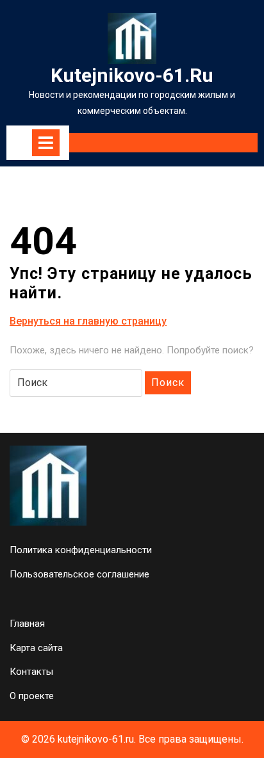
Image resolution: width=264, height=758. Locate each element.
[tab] (46, 142)
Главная (27, 623)
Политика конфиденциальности (81, 550)
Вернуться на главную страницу (88, 321)
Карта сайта (36, 648)
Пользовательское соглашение (79, 574)
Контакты (31, 671)
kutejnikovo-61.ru (132, 75)
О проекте (32, 696)
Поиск (168, 382)
